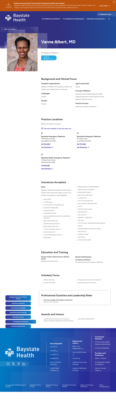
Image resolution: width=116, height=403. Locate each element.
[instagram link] (8, 364)
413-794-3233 (45, 144)
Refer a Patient (100, 358)
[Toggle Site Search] (109, 18)
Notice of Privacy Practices (86, 386)
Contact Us (54, 354)
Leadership (54, 358)
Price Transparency (104, 386)
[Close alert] (114, 2)
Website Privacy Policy (52, 386)
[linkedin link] (23, 364)
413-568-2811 (45, 165)
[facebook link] (18, 364)
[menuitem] (51, 18)
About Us (53, 347)
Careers (53, 351)
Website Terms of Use (35, 386)
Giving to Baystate (102, 348)
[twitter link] (13, 364)
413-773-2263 (81, 144)
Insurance (76, 358)
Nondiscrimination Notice (69, 386)
